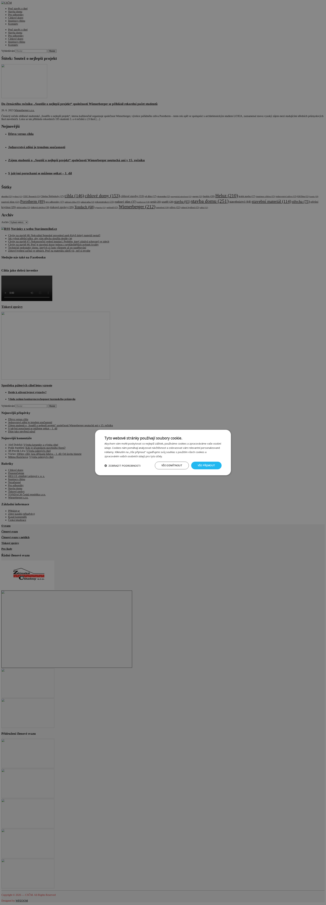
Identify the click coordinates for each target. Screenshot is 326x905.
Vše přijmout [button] (206, 465)
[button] (122, 465)
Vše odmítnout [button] (171, 465)
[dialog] (163, 452)
